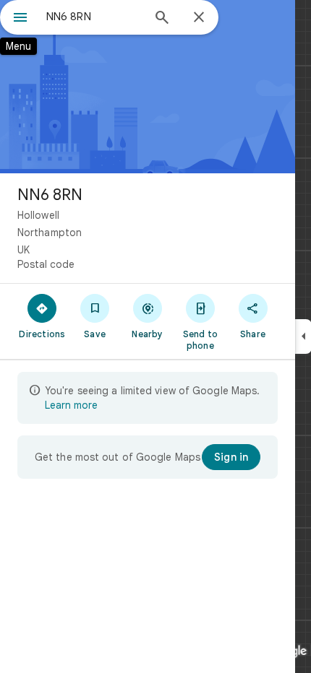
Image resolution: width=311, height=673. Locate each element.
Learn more (71, 405)
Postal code (45, 264)
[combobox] (94, 16)
